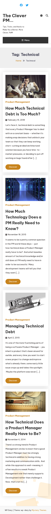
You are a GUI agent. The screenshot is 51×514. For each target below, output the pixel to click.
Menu (27, 40)
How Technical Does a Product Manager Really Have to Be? (24, 428)
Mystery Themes (39, 510)
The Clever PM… (14, 18)
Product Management (17, 102)
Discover (13, 167)
